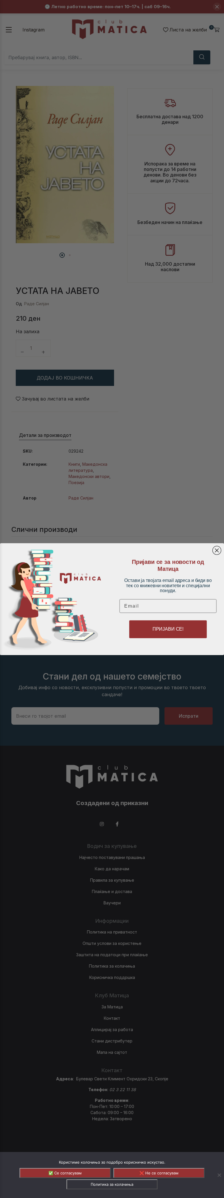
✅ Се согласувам (65, 1173)
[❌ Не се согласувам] (219, 1175)
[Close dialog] (217, 550)
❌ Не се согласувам (158, 1173)
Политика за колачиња (112, 1184)
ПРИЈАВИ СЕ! (168, 629)
